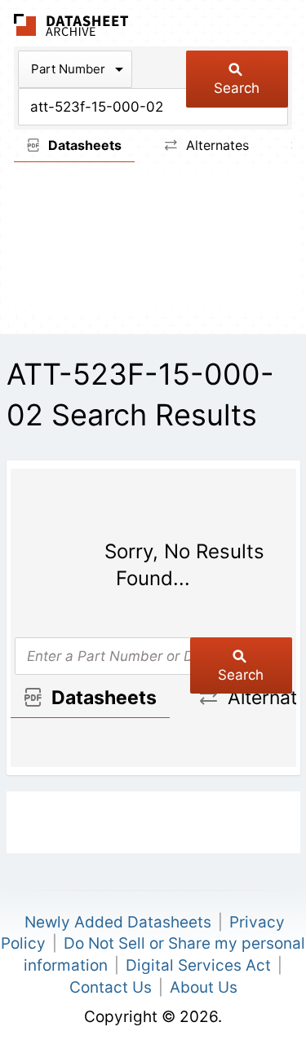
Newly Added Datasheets (117, 922)
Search (236, 88)
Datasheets (83, 145)
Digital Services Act (198, 965)
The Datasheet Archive (71, 25)
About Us (203, 987)
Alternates (215, 145)
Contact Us (110, 987)
